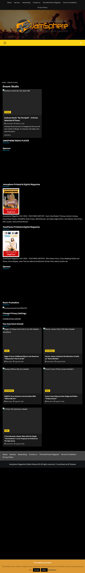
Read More (7, 135)
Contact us (36, 2)
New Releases (50, 351)
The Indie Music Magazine (52, 2)
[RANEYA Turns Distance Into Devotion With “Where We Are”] (22, 381)
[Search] (81, 43)
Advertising (26, 2)
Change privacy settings (12, 319)
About (9, 2)
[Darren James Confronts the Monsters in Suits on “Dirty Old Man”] (62, 341)
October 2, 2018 (20, 124)
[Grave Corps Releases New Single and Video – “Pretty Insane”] (62, 381)
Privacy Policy (42, 7)
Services (17, 2)
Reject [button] (44, 570)
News (6, 351)
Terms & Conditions (70, 2)
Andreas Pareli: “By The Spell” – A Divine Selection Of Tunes (21, 119)
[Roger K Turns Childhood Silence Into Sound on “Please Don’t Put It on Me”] (22, 341)
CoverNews (60, 464)
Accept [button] (36, 570)
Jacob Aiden (9, 124)
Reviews (7, 112)
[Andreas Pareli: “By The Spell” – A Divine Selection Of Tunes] (22, 102)
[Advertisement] (42, 62)
